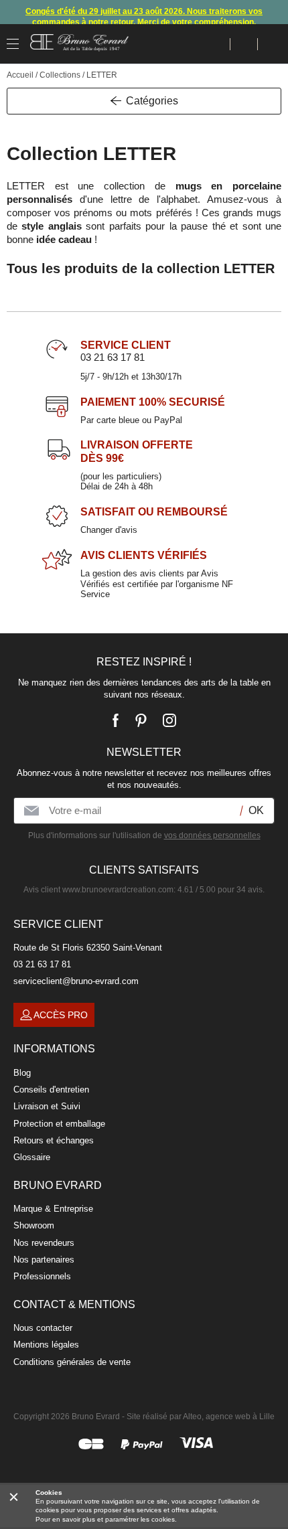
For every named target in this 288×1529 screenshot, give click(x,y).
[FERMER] (13, 1496)
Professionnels (42, 1276)
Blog (22, 1073)
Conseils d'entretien (51, 1089)
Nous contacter (42, 1328)
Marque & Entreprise (53, 1209)
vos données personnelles (212, 835)
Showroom (33, 1225)
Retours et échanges (53, 1140)
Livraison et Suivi (46, 1106)
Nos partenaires (43, 1260)
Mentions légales (46, 1345)
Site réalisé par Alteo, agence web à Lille (201, 1416)
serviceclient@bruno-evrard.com (76, 981)
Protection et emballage (59, 1124)
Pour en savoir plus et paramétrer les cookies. (106, 1519)
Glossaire (31, 1157)
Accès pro (60, 1015)
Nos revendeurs (43, 1243)
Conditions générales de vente (72, 1362)
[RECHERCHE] (216, 44)
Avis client (98, 889)
